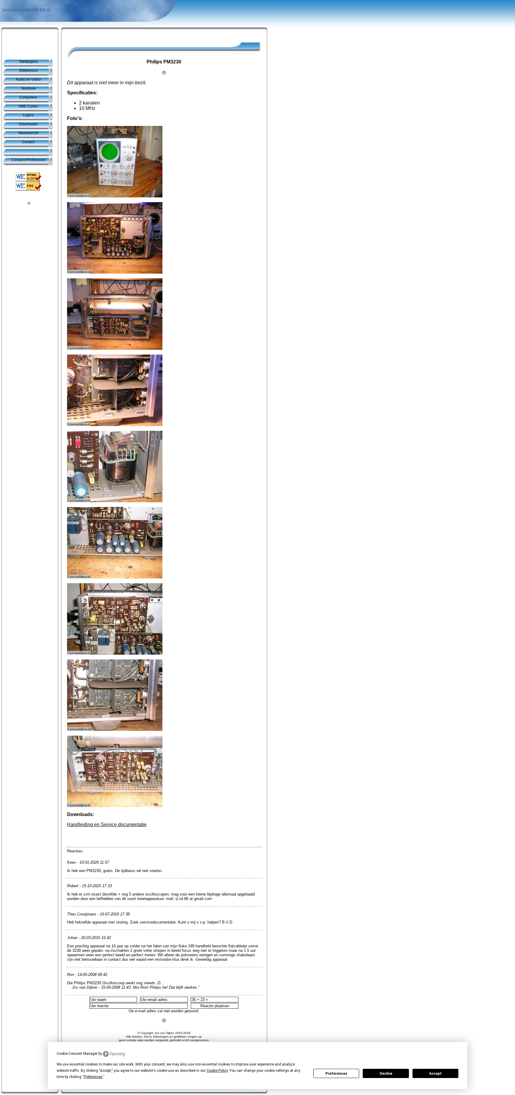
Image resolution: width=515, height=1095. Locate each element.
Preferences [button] (93, 1077)
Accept (435, 1073)
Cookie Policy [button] (217, 1071)
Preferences (336, 1073)
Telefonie (28, 88)
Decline (386, 1073)
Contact (28, 142)
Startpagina (28, 62)
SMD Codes (28, 106)
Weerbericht (28, 133)
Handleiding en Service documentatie (107, 824)
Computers (28, 97)
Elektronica (28, 70)
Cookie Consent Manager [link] (77, 1054)
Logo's (28, 115)
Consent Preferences (28, 160)
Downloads (28, 124)
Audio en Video (28, 79)
